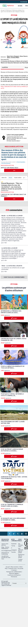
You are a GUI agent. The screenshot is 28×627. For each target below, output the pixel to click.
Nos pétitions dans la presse (20, 552)
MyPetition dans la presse (21, 557)
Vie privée (20, 569)
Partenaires (14, 578)
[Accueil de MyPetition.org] (8, 5)
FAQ (6, 569)
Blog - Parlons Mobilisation (5, 549)
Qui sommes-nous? (20, 546)
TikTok (13, 547)
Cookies (14, 571)
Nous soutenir (14, 568)
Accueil (20, 6)
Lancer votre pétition (4, 545)
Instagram (14, 551)
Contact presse (20, 561)
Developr (8, 586)
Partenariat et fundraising (5, 554)
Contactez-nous (12, 569)
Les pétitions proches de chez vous (5, 559)
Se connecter (23, 2)
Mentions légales (13, 574)
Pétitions (8, 10)
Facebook (13, 545)
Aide (20, 568)
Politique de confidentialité (13, 573)
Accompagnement (6, 552)
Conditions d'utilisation (14, 576)
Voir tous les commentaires (14, 278)
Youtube (13, 553)
